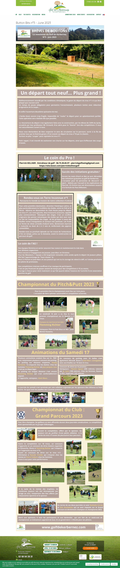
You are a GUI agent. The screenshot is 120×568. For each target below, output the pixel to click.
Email (20, 560)
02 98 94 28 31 (26, 4)
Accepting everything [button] (92, 564)
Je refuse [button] (114, 564)
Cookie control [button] (105, 564)
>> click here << (90, 548)
